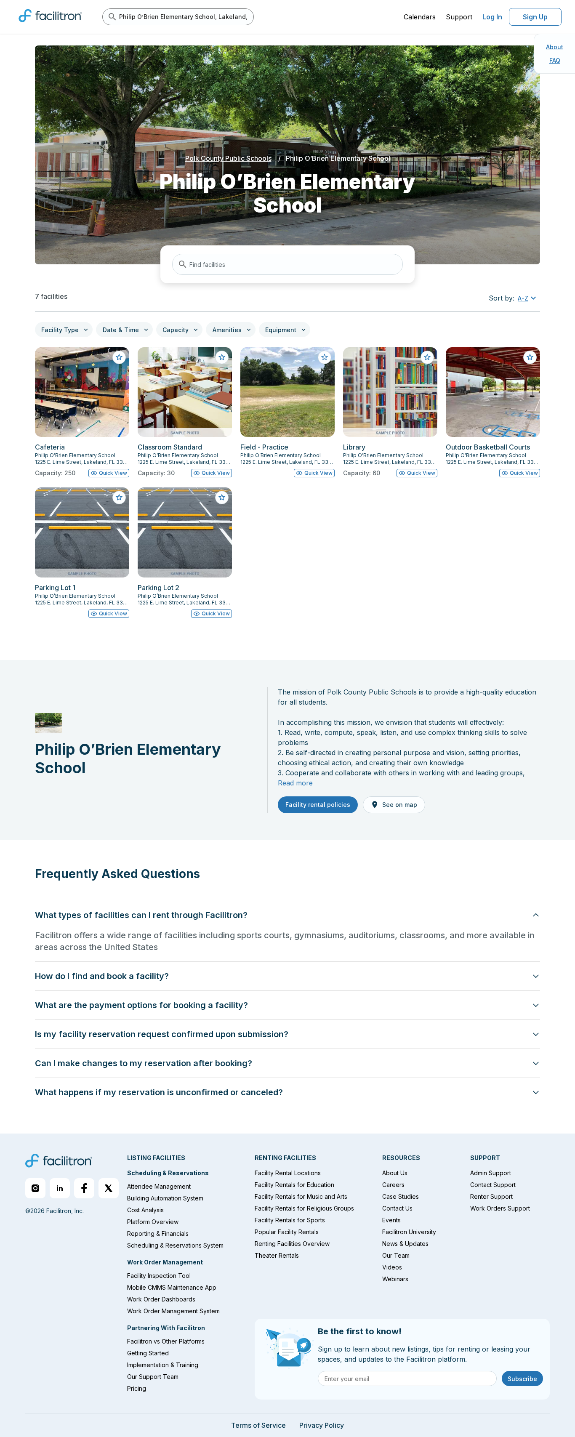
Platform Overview (152, 1221)
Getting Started (148, 1353)
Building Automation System (165, 1198)
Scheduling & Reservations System (175, 1245)
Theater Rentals (277, 1255)
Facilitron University (409, 1231)
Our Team (396, 1255)
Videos (392, 1267)
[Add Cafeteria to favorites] (119, 357)
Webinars (395, 1279)
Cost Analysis (145, 1209)
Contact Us (397, 1208)
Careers (393, 1184)
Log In (492, 17)
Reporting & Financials (158, 1233)
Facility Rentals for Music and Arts (301, 1196)
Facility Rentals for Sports (290, 1220)
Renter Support (491, 1196)
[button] (528, 298)
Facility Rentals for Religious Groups (304, 1208)
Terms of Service (258, 1425)
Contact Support (493, 1184)
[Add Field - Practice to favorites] (324, 357)
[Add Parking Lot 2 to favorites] (222, 497)
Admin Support (490, 1172)
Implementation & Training (162, 1364)
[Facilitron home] (50, 25)
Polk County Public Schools (228, 158)
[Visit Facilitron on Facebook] (84, 1188)
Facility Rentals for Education (294, 1184)
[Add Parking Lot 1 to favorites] (119, 497)
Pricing (136, 1388)
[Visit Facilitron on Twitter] (108, 1188)
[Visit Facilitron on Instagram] (35, 1188)
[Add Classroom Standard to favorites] (222, 357)
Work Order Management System (173, 1311)
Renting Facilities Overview (292, 1243)
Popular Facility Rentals (287, 1231)
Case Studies (400, 1196)
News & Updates (405, 1243)
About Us (394, 1172)
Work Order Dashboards (161, 1299)
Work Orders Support (500, 1208)
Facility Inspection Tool (159, 1275)
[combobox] (287, 264)
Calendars (420, 17)
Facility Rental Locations (288, 1172)
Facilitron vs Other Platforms (166, 1341)
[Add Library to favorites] (427, 357)
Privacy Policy (321, 1425)
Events (391, 1220)
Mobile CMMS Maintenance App (171, 1287)
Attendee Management (159, 1186)
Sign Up (535, 17)
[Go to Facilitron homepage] (58, 1162)
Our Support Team (152, 1376)
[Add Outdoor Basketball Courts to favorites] (530, 357)
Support (459, 17)
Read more (295, 783)
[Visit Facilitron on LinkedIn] (60, 1188)
